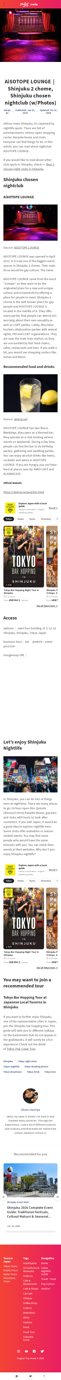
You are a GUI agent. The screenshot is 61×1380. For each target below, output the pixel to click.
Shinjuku (7, 111)
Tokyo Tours (10, 1266)
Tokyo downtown (12, 1071)
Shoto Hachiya (30, 1110)
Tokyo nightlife (11, 1066)
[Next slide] (57, 1197)
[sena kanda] (10, 1170)
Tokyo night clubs (27, 1061)
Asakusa (28, 1275)
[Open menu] (4, 4)
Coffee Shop (30, 1302)
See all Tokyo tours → (47, 606)
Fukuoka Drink (28, 1338)
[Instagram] (18, 1351)
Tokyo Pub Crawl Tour (21, 1049)
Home (44, 1263)
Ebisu (26, 1317)
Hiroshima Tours (9, 1279)
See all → (53, 508)
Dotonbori (29, 1312)
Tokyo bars (50, 1071)
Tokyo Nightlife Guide (46, 1271)
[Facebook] (16, 1376)
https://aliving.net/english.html (23, 492)
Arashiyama (30, 1263)
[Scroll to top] (44, 1376)
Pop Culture (48, 1283)
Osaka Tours (10, 1270)
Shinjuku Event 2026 (18, 1202)
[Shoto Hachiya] (30, 1096)
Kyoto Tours (10, 1274)
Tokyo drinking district (36, 1066)
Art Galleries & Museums (31, 1269)
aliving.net (21, 419)
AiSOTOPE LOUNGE (26, 247)
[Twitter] (30, 1376)
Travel (44, 1278)
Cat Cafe (28, 1293)
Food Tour (29, 1331)
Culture (27, 1307)
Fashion (27, 1322)
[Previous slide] (3, 1197)
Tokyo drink (33, 1071)
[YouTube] (26, 1351)
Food (26, 1327)
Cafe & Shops (30, 1288)
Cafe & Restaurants (30, 1282)
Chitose (27, 1298)
